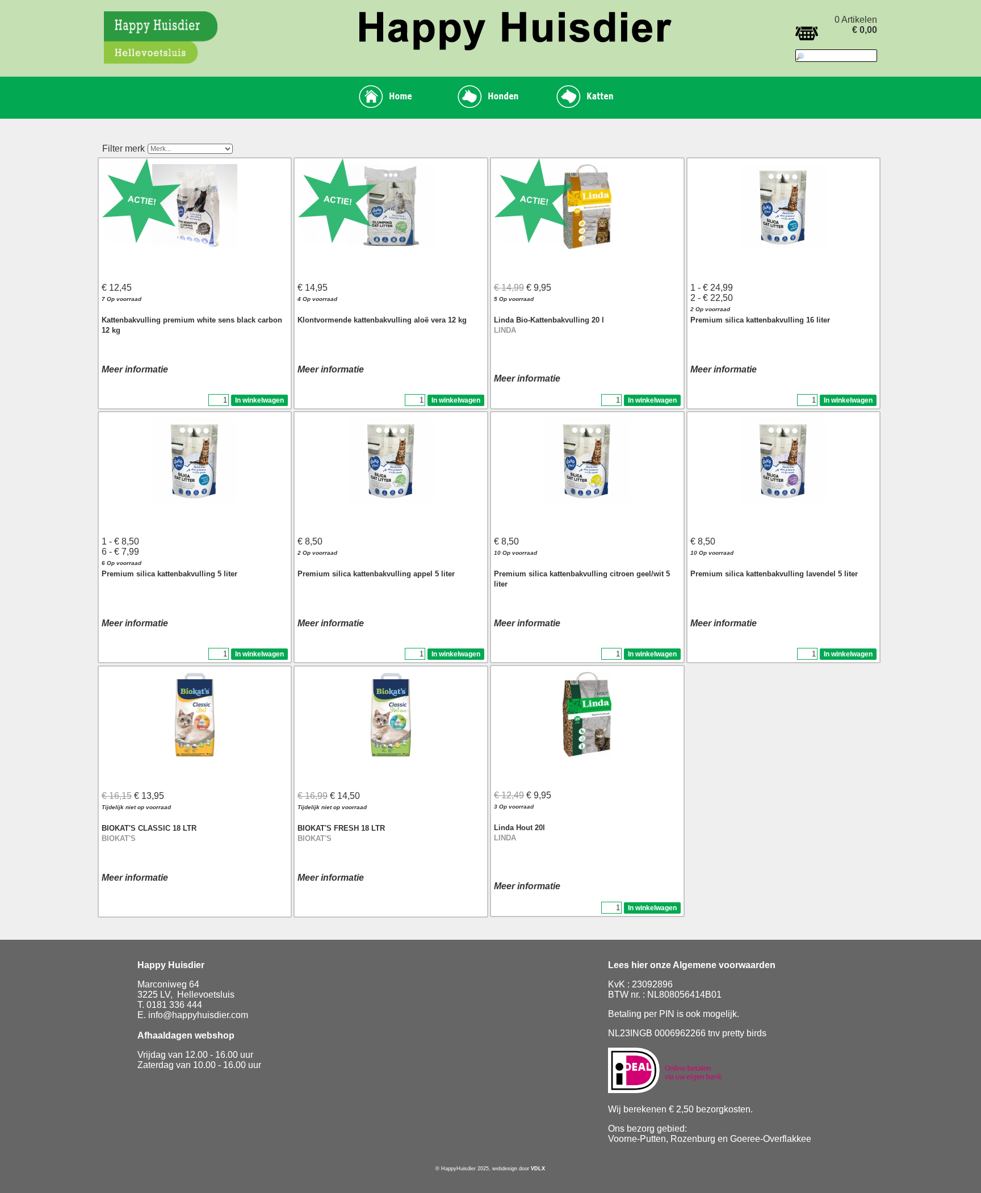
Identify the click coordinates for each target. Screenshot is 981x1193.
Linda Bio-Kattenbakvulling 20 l (549, 320)
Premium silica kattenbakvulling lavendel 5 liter (774, 574)
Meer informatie (135, 369)
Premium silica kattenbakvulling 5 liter (169, 574)
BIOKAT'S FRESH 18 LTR (341, 828)
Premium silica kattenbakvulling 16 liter (760, 320)
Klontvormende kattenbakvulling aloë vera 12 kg (382, 320)
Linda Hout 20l (519, 827)
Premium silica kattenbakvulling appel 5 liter (376, 574)
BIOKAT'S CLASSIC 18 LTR (149, 828)
